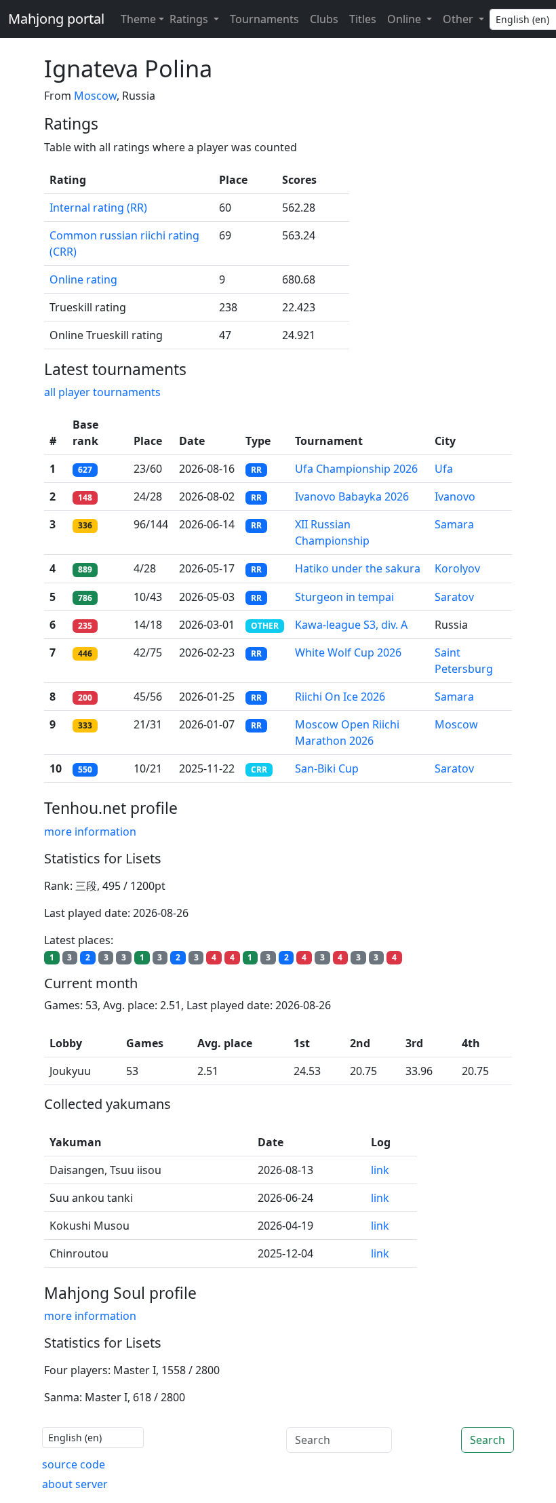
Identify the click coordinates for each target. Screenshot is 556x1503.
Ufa (444, 468)
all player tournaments (102, 392)
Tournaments (264, 19)
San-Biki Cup (327, 768)
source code (73, 1464)
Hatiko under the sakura (357, 568)
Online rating (83, 279)
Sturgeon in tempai (344, 596)
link (380, 1170)
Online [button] (405, 19)
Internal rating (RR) (98, 207)
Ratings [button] (190, 19)
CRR (259, 769)
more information (90, 831)
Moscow (95, 95)
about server (75, 1484)
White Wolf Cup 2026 (348, 652)
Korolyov (457, 568)
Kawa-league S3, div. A (351, 624)
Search (487, 1439)
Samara (454, 524)
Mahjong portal (56, 18)
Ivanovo (455, 496)
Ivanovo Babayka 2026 (352, 496)
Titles (362, 19)
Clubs (324, 19)
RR (256, 469)
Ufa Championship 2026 (356, 468)
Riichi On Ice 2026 (340, 696)
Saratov (454, 596)
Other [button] (459, 19)
